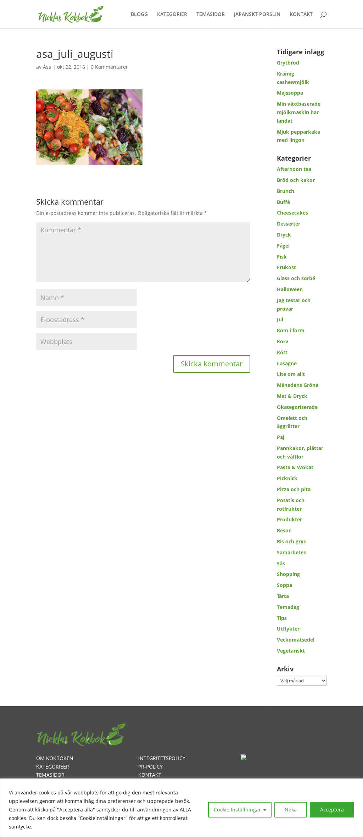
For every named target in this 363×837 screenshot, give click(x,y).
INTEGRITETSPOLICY (161, 758)
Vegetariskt (291, 650)
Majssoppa (290, 92)
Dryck (284, 234)
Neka (291, 809)
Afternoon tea (294, 169)
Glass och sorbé (296, 278)
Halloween (290, 289)
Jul (280, 319)
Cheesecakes (292, 212)
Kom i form (291, 330)
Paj (280, 437)
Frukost (286, 267)
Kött (282, 352)
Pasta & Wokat (295, 467)
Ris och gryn (292, 541)
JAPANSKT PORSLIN (257, 14)
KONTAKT (301, 14)
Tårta (283, 596)
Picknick (287, 478)
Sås (281, 563)
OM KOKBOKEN (54, 758)
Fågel (283, 245)
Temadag (288, 607)
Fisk (282, 256)
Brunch (285, 191)
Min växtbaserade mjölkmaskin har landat (298, 112)
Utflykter (288, 628)
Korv (282, 341)
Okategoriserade (297, 407)
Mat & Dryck (292, 396)
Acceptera (332, 809)
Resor (284, 530)
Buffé (283, 202)
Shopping (288, 574)
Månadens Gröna (297, 385)
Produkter (289, 519)
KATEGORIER (172, 14)
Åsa (47, 66)
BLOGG (139, 14)
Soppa (284, 585)
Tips (282, 618)
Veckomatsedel (295, 639)
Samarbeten (292, 552)
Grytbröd (288, 62)
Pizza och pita (294, 489)
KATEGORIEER (52, 766)
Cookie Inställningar (237, 809)
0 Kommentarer (109, 66)
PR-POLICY (150, 766)
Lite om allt (291, 374)
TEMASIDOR (210, 14)
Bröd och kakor (296, 180)
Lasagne (287, 363)
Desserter (288, 223)
